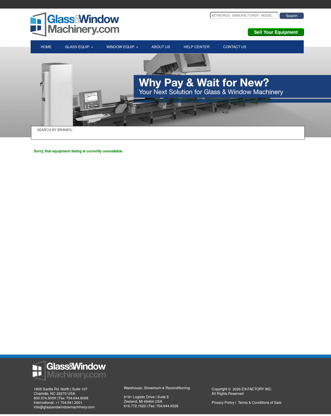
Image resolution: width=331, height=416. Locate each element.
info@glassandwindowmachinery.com (64, 406)
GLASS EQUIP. (78, 46)
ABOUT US (161, 46)
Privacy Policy (223, 402)
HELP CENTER (197, 46)
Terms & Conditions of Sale (259, 402)
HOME (46, 46)
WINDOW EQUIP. (121, 46)
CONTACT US (234, 46)
